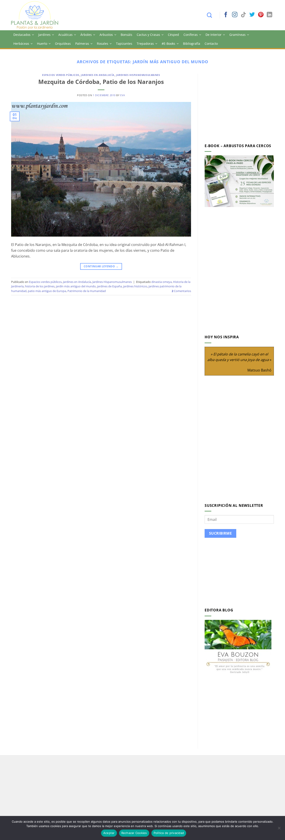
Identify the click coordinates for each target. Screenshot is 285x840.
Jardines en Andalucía (97, 75)
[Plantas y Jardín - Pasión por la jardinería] (37, 15)
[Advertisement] (242, 105)
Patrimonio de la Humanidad (86, 291)
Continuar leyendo (101, 266)
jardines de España (109, 286)
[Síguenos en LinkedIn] (269, 15)
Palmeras (82, 43)
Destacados (22, 34)
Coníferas (190, 34)
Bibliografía (191, 43)
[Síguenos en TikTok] (243, 15)
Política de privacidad (169, 833)
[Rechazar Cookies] (279, 829)
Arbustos (106, 34)
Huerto (42, 43)
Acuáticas (65, 34)
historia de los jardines (40, 286)
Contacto (211, 43)
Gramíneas (237, 34)
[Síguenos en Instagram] (234, 15)
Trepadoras (145, 43)
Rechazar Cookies (134, 833)
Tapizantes (124, 43)
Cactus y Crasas (148, 34)
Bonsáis (126, 34)
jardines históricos (135, 286)
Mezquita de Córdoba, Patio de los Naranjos (101, 82)
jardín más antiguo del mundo (76, 286)
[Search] (211, 15)
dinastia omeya (161, 282)
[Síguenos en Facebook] (225, 15)
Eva (122, 95)
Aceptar (109, 833)
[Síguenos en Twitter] (252, 15)
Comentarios (181, 291)
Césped (173, 34)
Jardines (44, 34)
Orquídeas (63, 43)
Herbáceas (21, 43)
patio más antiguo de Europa (47, 291)
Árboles (86, 34)
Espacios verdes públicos (60, 75)
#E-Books (168, 43)
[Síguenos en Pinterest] (260, 15)
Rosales (102, 43)
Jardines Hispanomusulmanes (138, 75)
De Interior (214, 34)
